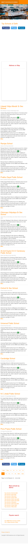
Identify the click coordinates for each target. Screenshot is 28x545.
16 (9, 473)
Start (3, 470)
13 (22, 470)
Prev (8, 470)
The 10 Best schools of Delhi (11, 522)
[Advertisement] (14, 44)
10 (13, 470)
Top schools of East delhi (10, 494)
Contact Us (7, 532)
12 (19, 470)
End (23, 473)
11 (16, 470)
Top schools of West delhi (10, 506)
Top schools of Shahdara (10, 502)
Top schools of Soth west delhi (11, 503)
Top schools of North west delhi (11, 500)
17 (12, 473)
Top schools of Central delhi (11, 493)
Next (19, 473)
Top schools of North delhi (10, 497)
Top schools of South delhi (10, 505)
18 (15, 473)
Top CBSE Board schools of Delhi (12, 520)
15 (6, 473)
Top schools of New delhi (10, 496)
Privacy (2, 532)
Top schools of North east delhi (11, 499)
